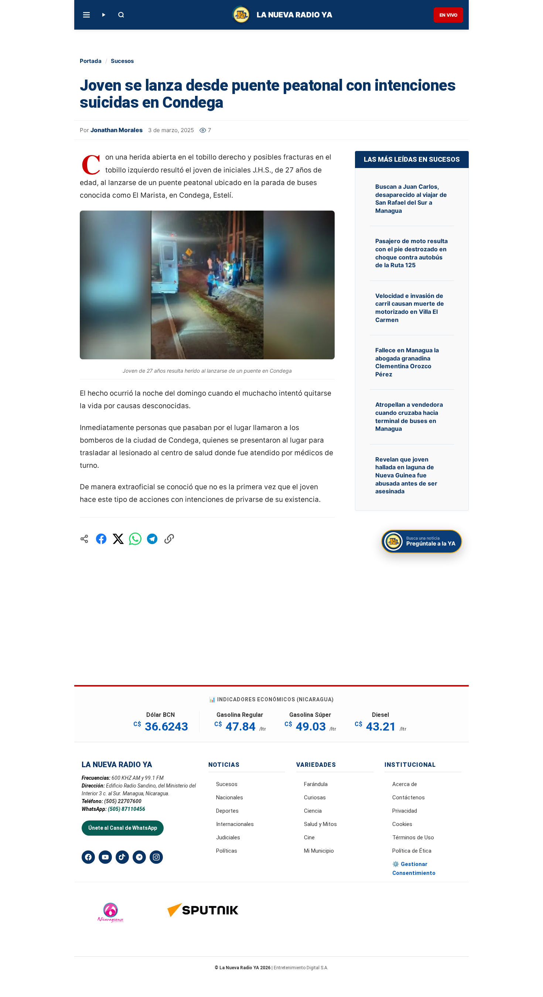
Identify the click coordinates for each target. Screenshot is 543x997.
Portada (91, 60)
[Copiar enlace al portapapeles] (169, 539)
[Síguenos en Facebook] (88, 857)
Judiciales (228, 837)
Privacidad (404, 811)
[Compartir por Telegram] (152, 539)
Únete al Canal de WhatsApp (122, 828)
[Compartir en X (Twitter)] (118, 539)
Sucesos (122, 60)
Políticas (226, 850)
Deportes (227, 811)
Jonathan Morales (116, 130)
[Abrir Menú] (86, 14)
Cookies (402, 824)
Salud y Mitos (320, 824)
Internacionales (235, 824)
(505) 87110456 (126, 809)
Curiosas (315, 797)
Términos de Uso (413, 837)
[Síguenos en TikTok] (122, 857)
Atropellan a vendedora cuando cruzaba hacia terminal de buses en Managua (409, 416)
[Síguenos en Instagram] (156, 857)
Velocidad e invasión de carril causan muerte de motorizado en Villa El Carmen (409, 307)
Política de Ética (411, 850)
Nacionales (229, 797)
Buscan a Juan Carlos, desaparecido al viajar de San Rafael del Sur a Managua (411, 198)
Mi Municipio (319, 850)
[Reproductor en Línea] (103, 14)
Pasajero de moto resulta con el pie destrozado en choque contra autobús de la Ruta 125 (411, 253)
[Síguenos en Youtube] (105, 857)
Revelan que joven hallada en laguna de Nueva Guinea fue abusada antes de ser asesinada (406, 475)
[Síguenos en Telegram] (139, 857)
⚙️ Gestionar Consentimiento (414, 868)
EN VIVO (448, 15)
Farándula (316, 784)
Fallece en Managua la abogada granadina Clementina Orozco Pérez (407, 362)
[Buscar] (121, 14)
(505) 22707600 (122, 801)
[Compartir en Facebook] (101, 539)
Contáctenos (408, 797)
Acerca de (404, 784)
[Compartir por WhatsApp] (135, 539)
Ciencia (313, 811)
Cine (309, 837)
